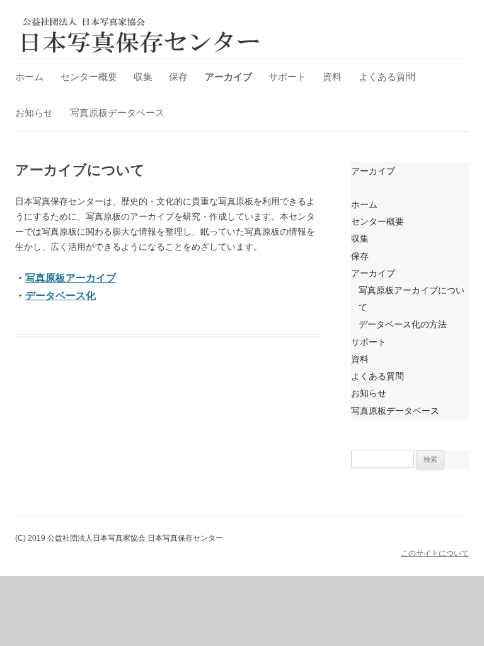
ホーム (29, 76)
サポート (287, 76)
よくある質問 (387, 76)
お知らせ (34, 112)
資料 (332, 76)
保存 (178, 76)
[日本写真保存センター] (141, 34)
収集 (143, 76)
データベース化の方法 (403, 324)
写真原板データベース (117, 112)
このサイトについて (435, 553)
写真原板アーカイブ (70, 278)
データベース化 (60, 295)
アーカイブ (228, 76)
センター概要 (88, 76)
